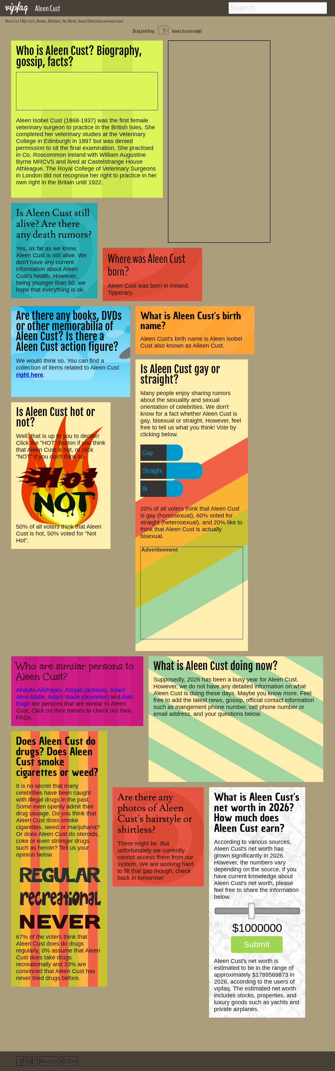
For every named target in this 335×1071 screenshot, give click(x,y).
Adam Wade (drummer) (78, 697)
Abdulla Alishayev (39, 690)
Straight (152, 470)
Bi (144, 488)
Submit (257, 944)
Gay (147, 452)
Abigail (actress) (86, 690)
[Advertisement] (219, 141)
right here (29, 374)
